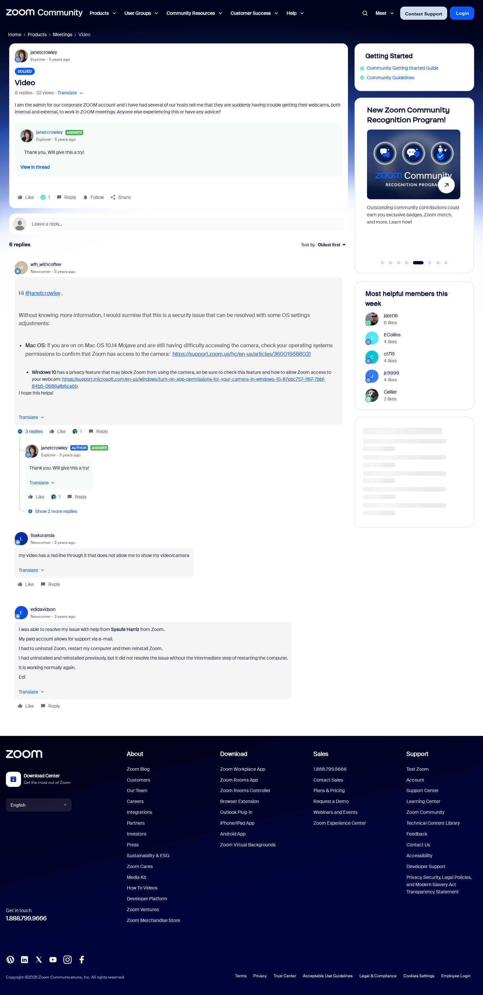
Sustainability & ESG (148, 856)
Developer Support (426, 866)
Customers (138, 780)
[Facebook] (81, 959)
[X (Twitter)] (38, 959)
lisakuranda (43, 535)
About (135, 754)
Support (417, 754)
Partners (136, 823)
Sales (320, 754)
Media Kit (136, 877)
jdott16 (391, 316)
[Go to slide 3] (399, 263)
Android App (232, 834)
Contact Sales (328, 780)
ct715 (389, 354)
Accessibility (419, 856)
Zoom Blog (138, 769)
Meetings (62, 34)
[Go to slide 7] (438, 263)
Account (415, 780)
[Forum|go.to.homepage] (44, 13)
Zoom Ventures (143, 909)
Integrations (139, 812)
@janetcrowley (42, 293)
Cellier (390, 392)
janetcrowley (44, 52)
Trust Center (285, 976)
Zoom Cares (140, 866)
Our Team (137, 790)
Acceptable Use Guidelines (328, 976)
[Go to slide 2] (391, 263)
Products (37, 34)
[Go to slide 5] (415, 263)
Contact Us (418, 845)
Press (133, 845)
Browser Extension (239, 801)
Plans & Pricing (329, 790)
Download (233, 754)
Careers (135, 801)
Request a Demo (331, 801)
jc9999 (391, 373)
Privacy (260, 976)
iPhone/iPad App (237, 823)
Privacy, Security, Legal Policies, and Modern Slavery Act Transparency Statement (439, 884)
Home (14, 34)
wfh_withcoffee (46, 264)
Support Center (422, 790)
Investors (136, 834)
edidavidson (43, 609)
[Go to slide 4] (407, 263)
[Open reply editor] (178, 223)
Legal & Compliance (378, 976)
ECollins (392, 335)
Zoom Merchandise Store (153, 920)
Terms (240, 976)
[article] (178, 349)
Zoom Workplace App (242, 769)
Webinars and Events (335, 812)
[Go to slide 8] (446, 263)
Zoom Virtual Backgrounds (248, 845)
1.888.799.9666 (26, 918)
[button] (71, 92)
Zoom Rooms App (239, 780)
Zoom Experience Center (339, 823)
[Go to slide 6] (426, 263)
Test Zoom (417, 769)
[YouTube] (53, 959)
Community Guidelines (390, 78)
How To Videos (142, 888)
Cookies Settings (418, 976)
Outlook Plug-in (236, 812)
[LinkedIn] (24, 959)
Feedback (416, 834)
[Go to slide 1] (382, 263)
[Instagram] (67, 959)
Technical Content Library (433, 823)
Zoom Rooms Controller (245, 790)
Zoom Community (425, 812)
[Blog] (10, 959)
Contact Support (423, 13)
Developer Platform (147, 899)
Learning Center (423, 801)
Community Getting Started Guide (402, 68)
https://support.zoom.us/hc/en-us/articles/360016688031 (241, 354)
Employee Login (456, 976)
